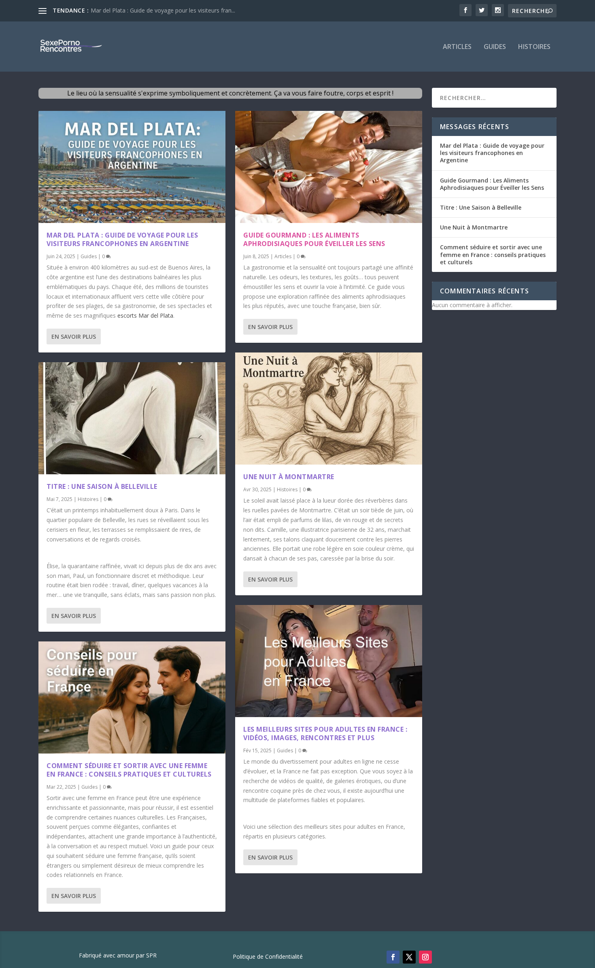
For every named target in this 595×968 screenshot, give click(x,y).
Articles (457, 47)
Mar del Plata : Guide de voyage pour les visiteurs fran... (163, 10)
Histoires (534, 47)
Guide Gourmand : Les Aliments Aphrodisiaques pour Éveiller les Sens (314, 239)
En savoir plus (73, 336)
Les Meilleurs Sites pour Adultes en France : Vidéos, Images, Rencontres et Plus (325, 733)
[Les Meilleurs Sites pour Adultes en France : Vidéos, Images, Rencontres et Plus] (328, 661)
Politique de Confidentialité (268, 957)
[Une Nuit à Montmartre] (328, 408)
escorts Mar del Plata (145, 315)
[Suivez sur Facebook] (393, 957)
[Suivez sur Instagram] (425, 957)
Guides (495, 47)
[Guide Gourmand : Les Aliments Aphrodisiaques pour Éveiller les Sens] (328, 167)
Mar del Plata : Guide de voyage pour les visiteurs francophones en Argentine (122, 239)
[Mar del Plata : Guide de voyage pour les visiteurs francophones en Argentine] (131, 167)
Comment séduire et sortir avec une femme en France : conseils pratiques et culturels (129, 770)
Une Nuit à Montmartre (288, 476)
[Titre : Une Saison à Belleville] (131, 418)
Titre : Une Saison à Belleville (102, 486)
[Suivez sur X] (409, 957)
